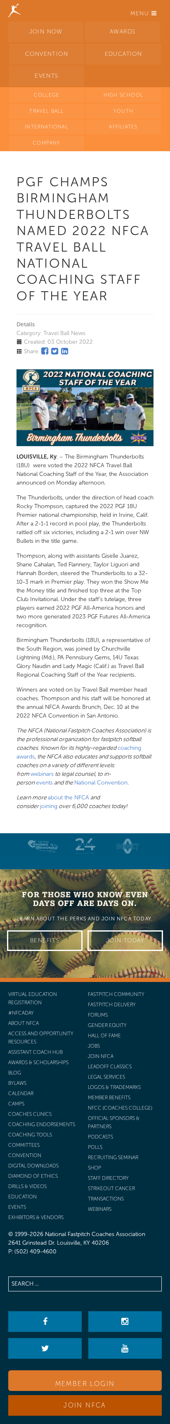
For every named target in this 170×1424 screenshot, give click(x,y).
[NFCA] (14, 10)
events (44, 782)
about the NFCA (68, 797)
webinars (42, 773)
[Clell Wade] (42, 846)
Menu (140, 13)
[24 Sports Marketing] (85, 846)
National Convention (101, 782)
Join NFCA (85, 1405)
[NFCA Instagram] (125, 1321)
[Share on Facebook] (44, 351)
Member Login (85, 1384)
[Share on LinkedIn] (64, 351)
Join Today (125, 940)
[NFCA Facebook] (45, 1321)
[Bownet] (127, 846)
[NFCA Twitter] (45, 1348)
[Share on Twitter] (54, 351)
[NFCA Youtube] (125, 1348)
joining (48, 806)
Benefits (44, 940)
